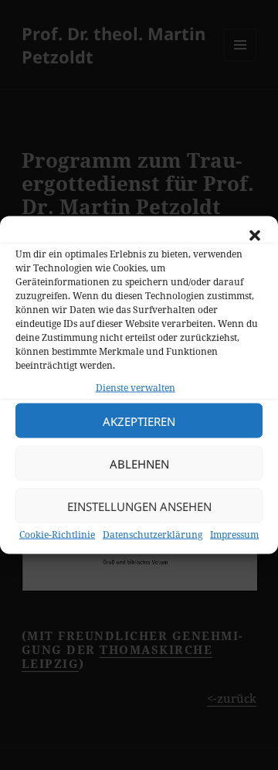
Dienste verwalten (135, 387)
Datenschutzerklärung (152, 534)
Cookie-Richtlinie (57, 534)
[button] (255, 236)
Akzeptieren (139, 420)
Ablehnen (139, 463)
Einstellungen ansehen (139, 505)
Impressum (234, 534)
